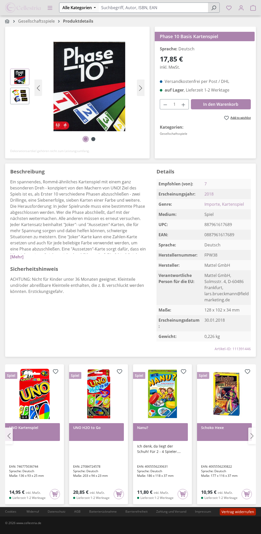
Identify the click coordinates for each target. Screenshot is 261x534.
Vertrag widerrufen (237, 511)
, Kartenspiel (232, 204)
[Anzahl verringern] (165, 104)
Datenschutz (57, 511)
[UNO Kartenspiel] (34, 393)
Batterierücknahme (103, 511)
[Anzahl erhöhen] (183, 104)
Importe (212, 204)
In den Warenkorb (220, 104)
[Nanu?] (162, 393)
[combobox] (153, 8)
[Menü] (50, 8)
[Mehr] (16, 257)
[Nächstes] (141, 88)
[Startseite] (7, 21)
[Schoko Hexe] (226, 393)
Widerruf (33, 511)
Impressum (203, 511)
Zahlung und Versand (171, 511)
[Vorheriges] (38, 88)
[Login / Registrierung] (241, 8)
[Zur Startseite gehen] (23, 7)
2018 (209, 194)
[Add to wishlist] (55, 372)
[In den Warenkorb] (55, 494)
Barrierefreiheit (136, 511)
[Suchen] (214, 8)
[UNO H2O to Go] (98, 393)
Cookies (10, 511)
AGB (77, 511)
